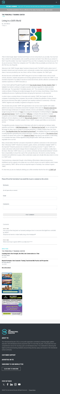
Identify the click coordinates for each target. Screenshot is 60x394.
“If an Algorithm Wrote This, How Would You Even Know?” (21, 131)
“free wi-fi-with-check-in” (31, 118)
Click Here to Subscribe (11, 369)
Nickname (6, 185)
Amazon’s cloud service (50, 108)
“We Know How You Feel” (38, 127)
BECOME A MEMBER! (11, 6)
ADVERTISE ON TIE (8, 360)
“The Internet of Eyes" (52, 133)
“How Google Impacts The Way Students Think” (42, 85)
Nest (21, 112)
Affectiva (29, 114)
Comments (6, 204)
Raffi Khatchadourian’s (22, 127)
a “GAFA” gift (52, 169)
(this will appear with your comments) (10, 190)
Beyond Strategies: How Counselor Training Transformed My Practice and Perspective (25, 260)
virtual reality (52, 116)
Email (4, 196)
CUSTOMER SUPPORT (9, 355)
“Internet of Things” (29, 135)
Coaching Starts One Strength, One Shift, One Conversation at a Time (20, 253)
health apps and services (25, 116)
